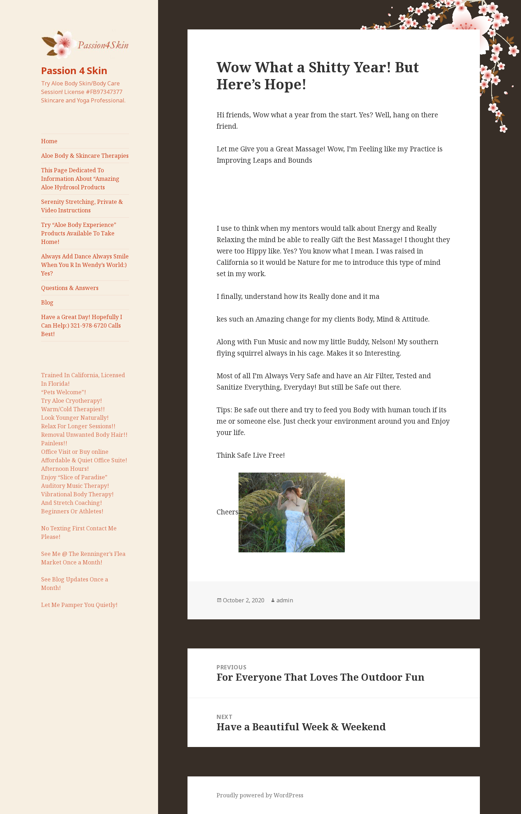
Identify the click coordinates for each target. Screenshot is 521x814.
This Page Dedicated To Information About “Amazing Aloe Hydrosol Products (80, 178)
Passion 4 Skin (74, 70)
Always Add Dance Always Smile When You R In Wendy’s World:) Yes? (85, 264)
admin (284, 600)
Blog (47, 302)
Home (49, 141)
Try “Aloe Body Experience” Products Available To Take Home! (78, 233)
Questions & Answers (70, 288)
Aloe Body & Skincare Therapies (85, 156)
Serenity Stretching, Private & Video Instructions (82, 206)
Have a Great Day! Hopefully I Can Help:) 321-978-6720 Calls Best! (81, 325)
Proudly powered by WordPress (260, 795)
